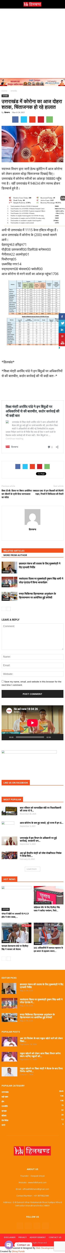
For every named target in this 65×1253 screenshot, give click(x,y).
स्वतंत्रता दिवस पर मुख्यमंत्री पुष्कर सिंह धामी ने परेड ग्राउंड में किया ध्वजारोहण (41, 580)
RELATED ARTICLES (13, 550)
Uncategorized (42, 902)
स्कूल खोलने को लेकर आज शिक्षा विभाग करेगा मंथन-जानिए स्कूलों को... (40, 1055)
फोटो (3, 1125)
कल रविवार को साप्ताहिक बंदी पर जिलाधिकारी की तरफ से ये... (40, 809)
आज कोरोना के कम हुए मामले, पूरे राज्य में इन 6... (41, 823)
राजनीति (5, 1106)
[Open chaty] (9, 1245)
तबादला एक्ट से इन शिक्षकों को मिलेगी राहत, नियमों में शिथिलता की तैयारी (48, 492)
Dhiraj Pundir (18, 1251)
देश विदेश (5, 1120)
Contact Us (55, 1237)
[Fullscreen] (59, 737)
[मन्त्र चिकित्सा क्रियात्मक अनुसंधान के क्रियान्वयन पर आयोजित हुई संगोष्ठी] (9, 596)
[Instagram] (28, 1226)
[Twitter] (37, 1226)
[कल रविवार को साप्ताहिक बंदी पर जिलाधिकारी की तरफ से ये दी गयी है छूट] (9, 810)
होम (3, 1101)
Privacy (22, 1237)
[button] (60, 4)
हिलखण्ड (7, 112)
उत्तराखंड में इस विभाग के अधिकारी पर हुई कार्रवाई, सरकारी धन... (38, 839)
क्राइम (4, 1110)
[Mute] (54, 737)
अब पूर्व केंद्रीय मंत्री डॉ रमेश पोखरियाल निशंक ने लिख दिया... (41, 854)
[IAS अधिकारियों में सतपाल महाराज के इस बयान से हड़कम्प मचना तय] (49, 934)
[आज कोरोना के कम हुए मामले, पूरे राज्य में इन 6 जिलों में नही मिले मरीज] (8, 826)
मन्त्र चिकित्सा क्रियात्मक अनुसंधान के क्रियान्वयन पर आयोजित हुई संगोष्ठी (37, 595)
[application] (32, 722)
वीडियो (4, 1115)
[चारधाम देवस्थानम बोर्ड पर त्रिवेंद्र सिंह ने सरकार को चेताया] (16, 933)
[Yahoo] (32, 536)
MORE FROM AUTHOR (15, 555)
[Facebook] (20, 1226)
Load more (32, 869)
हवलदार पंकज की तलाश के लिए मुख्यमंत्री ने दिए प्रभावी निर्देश (41, 986)
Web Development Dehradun (50, 1248)
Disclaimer (9, 1237)
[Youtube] (45, 1226)
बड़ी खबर (5, 1096)
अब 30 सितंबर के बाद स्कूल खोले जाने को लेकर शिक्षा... (41, 1039)
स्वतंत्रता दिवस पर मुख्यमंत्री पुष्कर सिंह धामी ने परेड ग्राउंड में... (41, 1001)
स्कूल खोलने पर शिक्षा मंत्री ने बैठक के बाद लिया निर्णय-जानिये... (41, 1070)
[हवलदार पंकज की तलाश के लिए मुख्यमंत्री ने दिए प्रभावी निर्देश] (9, 567)
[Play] (5, 737)
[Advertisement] (32, 42)
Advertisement (38, 1237)
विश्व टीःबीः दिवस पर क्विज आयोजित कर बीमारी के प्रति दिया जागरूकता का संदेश (17, 494)
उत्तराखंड (5, 96)
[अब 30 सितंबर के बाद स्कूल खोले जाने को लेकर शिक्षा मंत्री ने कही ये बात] (9, 1042)
